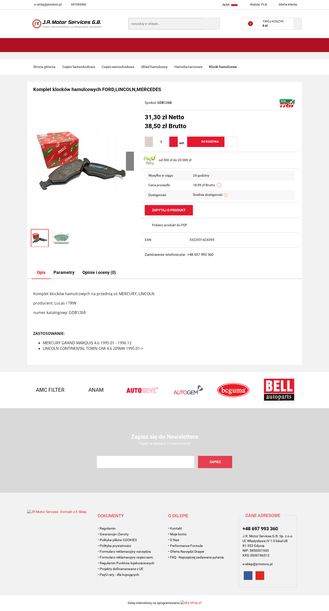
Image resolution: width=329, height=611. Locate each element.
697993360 (78, 4)
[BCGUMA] (233, 390)
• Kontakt (175, 528)
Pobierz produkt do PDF (169, 225)
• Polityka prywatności (114, 546)
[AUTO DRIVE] (141, 390)
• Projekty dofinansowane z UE (120, 569)
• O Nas (173, 540)
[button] (111, 516)
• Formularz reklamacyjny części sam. (126, 557)
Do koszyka (210, 141)
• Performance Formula (185, 546)
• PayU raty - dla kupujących (118, 575)
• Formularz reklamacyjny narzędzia (124, 551)
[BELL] (279, 390)
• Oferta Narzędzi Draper (186, 551)
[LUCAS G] (287, 103)
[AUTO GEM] (187, 390)
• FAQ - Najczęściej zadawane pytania (196, 557)
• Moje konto (177, 534)
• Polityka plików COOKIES (117, 540)
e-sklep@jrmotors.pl (48, 4)
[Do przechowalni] (232, 142)
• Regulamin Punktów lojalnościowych (126, 563)
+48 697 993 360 (260, 528)
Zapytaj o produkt (169, 210)
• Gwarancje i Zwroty (113, 534)
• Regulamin (107, 528)
